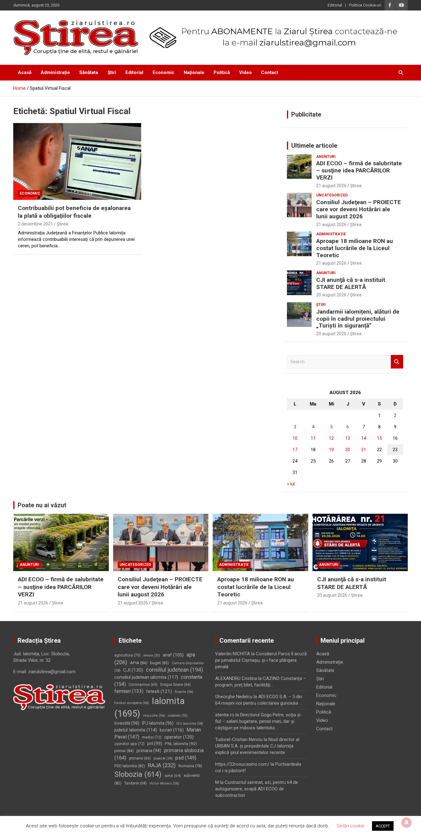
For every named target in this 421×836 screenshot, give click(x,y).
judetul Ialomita (135, 730)
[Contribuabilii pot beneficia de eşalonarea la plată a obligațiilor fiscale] (77, 161)
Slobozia (137, 774)
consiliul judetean (174, 670)
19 (331, 449)
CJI (133, 670)
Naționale (194, 72)
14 (363, 438)
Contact (269, 72)
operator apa (129, 744)
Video (245, 72)
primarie (140, 758)
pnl (154, 743)
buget (159, 663)
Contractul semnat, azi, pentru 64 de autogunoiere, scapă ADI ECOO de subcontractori (256, 789)
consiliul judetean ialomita (146, 677)
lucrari (172, 730)
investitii (126, 723)
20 (347, 449)
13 (347, 438)
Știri (112, 72)
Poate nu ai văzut (42, 505)
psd (185, 758)
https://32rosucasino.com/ (242, 764)
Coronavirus (143, 684)
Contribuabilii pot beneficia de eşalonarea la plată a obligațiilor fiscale (74, 211)
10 (294, 438)
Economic (163, 72)
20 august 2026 (331, 294)
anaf (173, 655)
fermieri (128, 691)
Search (397, 362)
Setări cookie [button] (350, 826)
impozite (154, 716)
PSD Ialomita (129, 766)
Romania (190, 766)
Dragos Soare (175, 684)
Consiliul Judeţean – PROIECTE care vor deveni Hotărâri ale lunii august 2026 (358, 209)
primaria (149, 750)
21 (363, 449)
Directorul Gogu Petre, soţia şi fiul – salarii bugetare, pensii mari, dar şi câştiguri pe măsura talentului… (257, 721)
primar (124, 750)
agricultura (127, 655)
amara (151, 655)
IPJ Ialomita (158, 723)
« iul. (291, 484)
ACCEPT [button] (383, 826)
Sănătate (88, 72)
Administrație (55, 72)
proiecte (163, 758)
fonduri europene (131, 703)
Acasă (24, 72)
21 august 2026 (331, 185)
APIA (138, 663)
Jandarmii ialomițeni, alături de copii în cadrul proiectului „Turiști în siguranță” (357, 318)
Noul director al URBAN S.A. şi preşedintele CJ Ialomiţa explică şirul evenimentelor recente (257, 746)
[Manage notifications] (406, 822)
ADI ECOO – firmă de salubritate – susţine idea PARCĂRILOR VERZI (359, 170)
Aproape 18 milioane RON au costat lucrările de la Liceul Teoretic (354, 248)
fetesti (159, 691)
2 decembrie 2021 (35, 223)
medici (151, 737)
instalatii (178, 716)
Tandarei (135, 783)
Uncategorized (332, 195)
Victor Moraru (164, 783)
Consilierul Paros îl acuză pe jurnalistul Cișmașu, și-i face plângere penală (261, 660)
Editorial (335, 5)
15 (379, 438)
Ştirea (62, 223)
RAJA (162, 765)
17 (294, 449)
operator (179, 737)
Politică (222, 72)
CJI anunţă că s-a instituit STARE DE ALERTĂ (350, 283)
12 (331, 438)
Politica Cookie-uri (365, 5)
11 (313, 438)
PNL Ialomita (181, 743)
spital (172, 775)
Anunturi (326, 156)
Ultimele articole (314, 145)
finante (184, 692)
